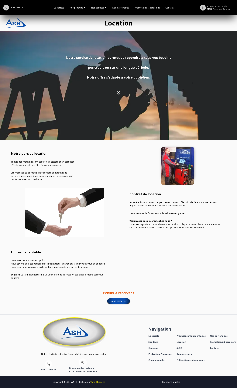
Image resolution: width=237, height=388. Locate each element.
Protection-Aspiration (160, 354)
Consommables (156, 360)
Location (181, 341)
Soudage (153, 341)
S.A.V (179, 347)
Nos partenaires (120, 7)
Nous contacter (119, 300)
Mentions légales (171, 381)
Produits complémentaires (191, 335)
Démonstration (185, 354)
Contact (169, 7)
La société (59, 7)
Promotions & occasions (147, 7)
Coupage (153, 347)
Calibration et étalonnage (191, 360)
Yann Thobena (97, 381)
